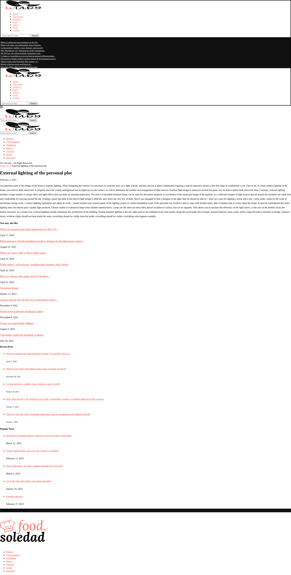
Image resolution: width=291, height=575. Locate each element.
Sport (15, 22)
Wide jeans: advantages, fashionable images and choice (34, 264)
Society (16, 30)
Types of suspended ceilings (17, 323)
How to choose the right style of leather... (25, 276)
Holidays (17, 19)
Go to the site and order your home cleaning (28, 481)
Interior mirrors (14, 496)
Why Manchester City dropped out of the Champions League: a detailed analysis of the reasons (55, 399)
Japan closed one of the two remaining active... (29, 299)
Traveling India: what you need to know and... (19, 67)
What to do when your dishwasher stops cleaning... (21, 45)
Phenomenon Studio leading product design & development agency (28, 59)
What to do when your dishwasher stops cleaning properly (36, 369)
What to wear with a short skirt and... (23, 252)
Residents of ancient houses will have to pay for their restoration (39, 435)
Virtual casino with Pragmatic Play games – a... (19, 61)
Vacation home (9, 288)
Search (35, 36)
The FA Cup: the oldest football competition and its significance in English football (48, 414)
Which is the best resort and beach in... (16, 64)
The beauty (18, 16)
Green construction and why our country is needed (32, 451)
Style (15, 27)
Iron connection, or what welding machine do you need (34, 466)
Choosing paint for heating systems (21, 335)
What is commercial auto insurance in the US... (19, 42)
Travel (16, 24)
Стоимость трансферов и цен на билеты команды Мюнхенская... (27, 56)
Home (15, 14)
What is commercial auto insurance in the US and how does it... (38, 353)
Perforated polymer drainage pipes (21, 311)
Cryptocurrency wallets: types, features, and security (21, 48)
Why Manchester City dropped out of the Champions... (22, 50)
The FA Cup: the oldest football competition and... (21, 53)
